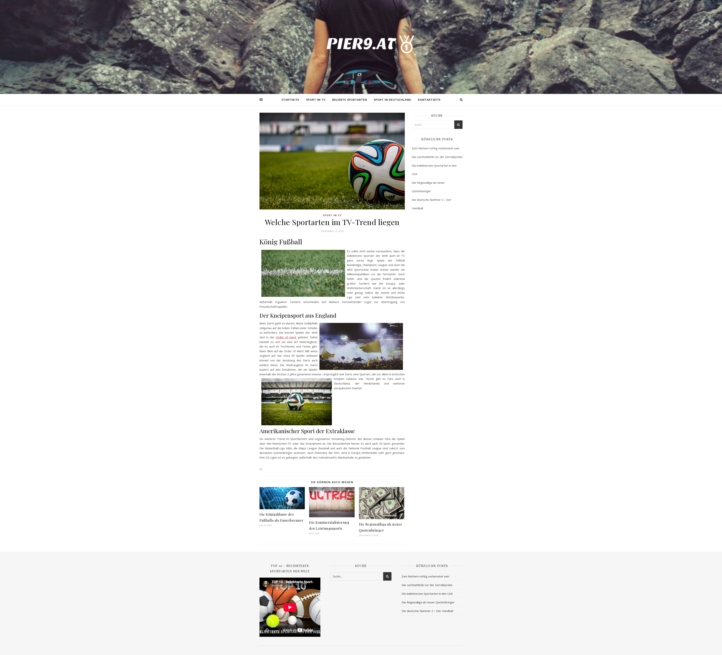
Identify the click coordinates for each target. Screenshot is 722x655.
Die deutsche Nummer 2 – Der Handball (427, 611)
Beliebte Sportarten (349, 99)
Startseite (290, 99)
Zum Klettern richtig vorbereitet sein (435, 148)
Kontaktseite (429, 99)
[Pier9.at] (361, 44)
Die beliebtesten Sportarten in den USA (427, 593)
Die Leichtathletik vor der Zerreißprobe (437, 157)
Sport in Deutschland (392, 99)
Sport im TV (315, 99)
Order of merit (286, 337)
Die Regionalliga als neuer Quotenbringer (428, 602)
